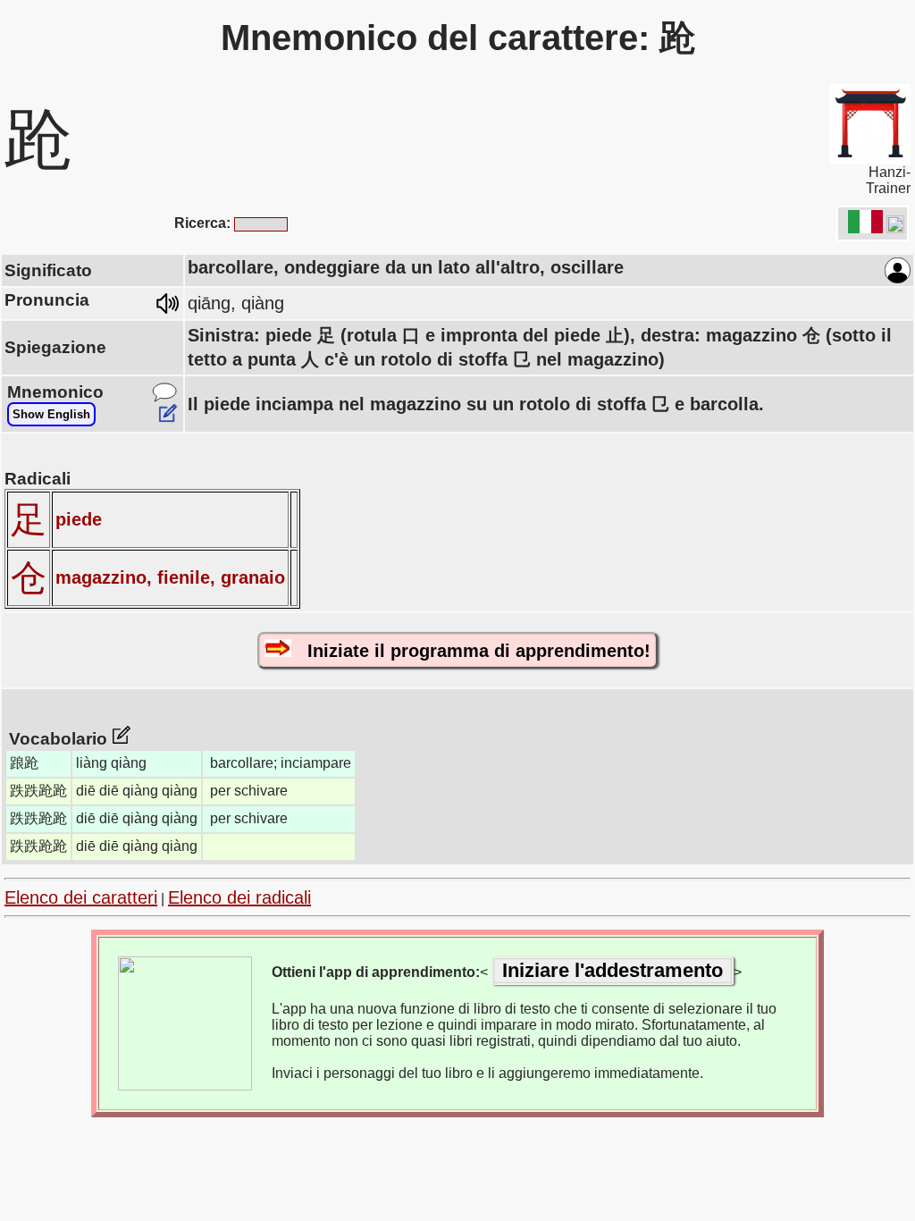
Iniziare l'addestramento (612, 970)
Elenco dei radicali (239, 897)
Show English (51, 414)
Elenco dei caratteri (80, 897)
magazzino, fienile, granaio (170, 577)
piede (78, 519)
